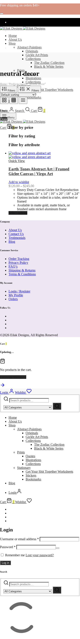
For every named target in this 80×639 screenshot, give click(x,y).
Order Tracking (19, 259)
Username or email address (19, 539)
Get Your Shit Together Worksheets (49, 90)
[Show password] (57, 548)
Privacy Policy (18, 262)
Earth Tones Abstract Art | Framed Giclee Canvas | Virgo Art (39, 171)
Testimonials (17, 238)
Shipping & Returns (22, 270)
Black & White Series (48, 66)
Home (13, 36)
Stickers (31, 475)
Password (8, 547)
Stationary (24, 468)
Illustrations (33, 78)
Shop (12, 43)
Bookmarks (33, 97)
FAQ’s (13, 266)
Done (3, 119)
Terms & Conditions (22, 274)
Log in (5, 562)
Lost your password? (40, 555)
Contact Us (16, 234)
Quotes (30, 456)
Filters (11, 90)
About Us (15, 39)
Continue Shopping (13, 377)
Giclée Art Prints (37, 55)
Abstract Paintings (29, 47)
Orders (13, 299)
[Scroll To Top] (2, 386)
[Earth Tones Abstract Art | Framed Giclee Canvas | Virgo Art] (30, 155)
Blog (12, 241)
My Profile (16, 295)
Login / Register (19, 291)
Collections (33, 59)
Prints (21, 452)
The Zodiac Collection (49, 62)
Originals (32, 51)
